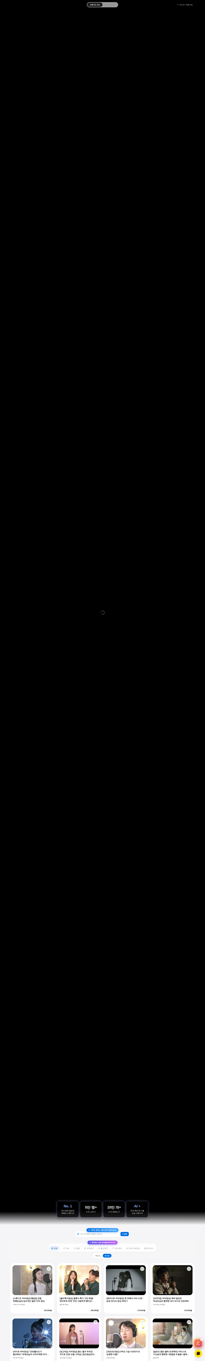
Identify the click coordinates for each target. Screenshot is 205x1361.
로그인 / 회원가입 (186, 5)
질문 (125, 1234)
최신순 (97, 1256)
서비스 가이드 (110, 5)
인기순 (107, 1256)
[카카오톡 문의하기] (198, 1354)
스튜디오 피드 (95, 5)
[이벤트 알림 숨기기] (201, 1339)
